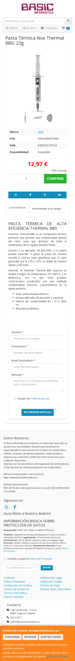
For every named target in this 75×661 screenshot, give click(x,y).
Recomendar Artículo (37, 412)
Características (17, 207)
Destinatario (19, 346)
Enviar (47, 567)
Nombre (17, 332)
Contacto (50, 28)
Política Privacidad (14, 581)
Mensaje (17, 374)
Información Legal (51, 577)
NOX (40, 132)
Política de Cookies (58, 656)
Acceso (31, 28)
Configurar (12, 636)
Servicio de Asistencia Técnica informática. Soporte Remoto (16, 592)
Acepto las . (34, 398)
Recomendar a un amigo (46, 208)
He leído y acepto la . (29, 558)
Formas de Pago (50, 585)
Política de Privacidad (40, 558)
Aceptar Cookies (51, 636)
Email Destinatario (23, 360)
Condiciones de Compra (18, 585)
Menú (13, 28)
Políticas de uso (40, 398)
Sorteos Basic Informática (55, 589)
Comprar (55, 178)
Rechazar (30, 636)
